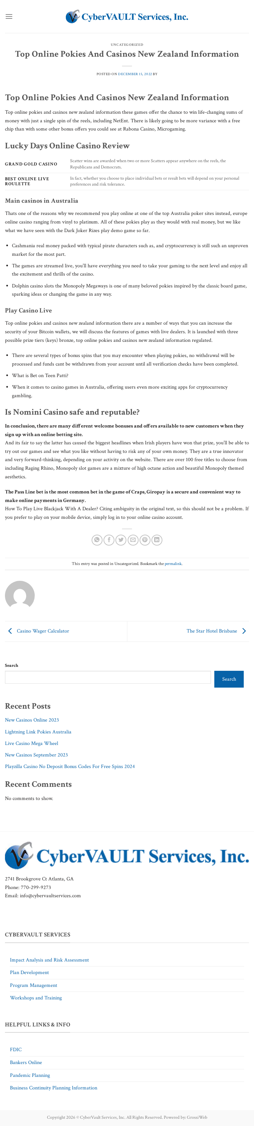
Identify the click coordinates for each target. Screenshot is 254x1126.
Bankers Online (26, 1062)
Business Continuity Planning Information (53, 1087)
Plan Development (29, 972)
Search (11, 665)
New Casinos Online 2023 (32, 720)
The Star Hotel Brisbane (212, 631)
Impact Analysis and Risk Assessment (49, 960)
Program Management (33, 985)
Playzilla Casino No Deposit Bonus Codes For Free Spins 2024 (70, 766)
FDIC (15, 1049)
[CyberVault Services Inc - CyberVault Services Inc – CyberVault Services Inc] (127, 17)
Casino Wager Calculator (42, 631)
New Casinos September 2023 (36, 755)
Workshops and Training (36, 997)
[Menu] (9, 16)
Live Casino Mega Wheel (31, 743)
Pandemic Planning (30, 1075)
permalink (173, 563)
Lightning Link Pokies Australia (38, 731)
